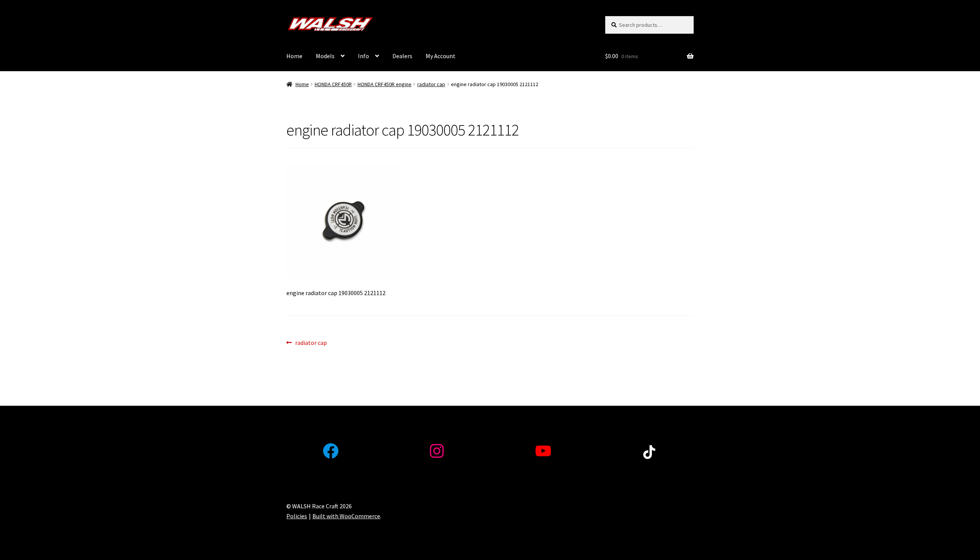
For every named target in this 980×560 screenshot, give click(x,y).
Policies (296, 516)
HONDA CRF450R (333, 84)
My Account (441, 56)
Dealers (402, 56)
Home (294, 56)
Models (325, 56)
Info (363, 56)
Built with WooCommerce (346, 516)
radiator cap (431, 84)
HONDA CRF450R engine (385, 84)
